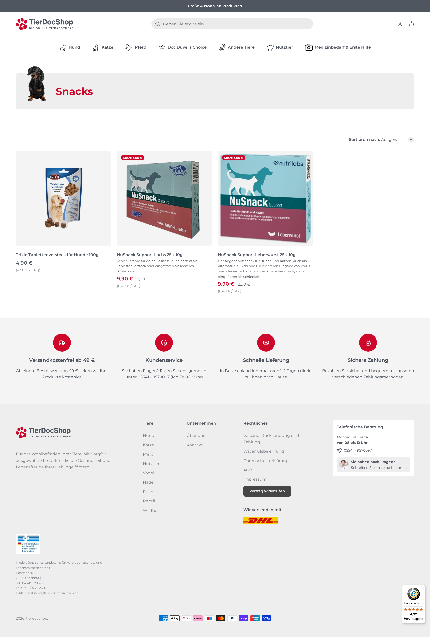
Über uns (196, 435)
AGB (247, 470)
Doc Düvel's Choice (187, 47)
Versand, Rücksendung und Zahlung (271, 438)
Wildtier (151, 510)
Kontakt (195, 445)
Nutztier (284, 47)
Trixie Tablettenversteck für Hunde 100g (57, 254)
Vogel (148, 473)
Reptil (149, 501)
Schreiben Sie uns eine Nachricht (379, 467)
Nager (149, 482)
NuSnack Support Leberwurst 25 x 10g (257, 254)
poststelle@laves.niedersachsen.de (52, 593)
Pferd (140, 47)
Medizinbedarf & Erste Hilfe (343, 47)
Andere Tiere (241, 47)
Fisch (148, 491)
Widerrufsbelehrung (263, 451)
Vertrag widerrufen (267, 491)
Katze (107, 47)
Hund (74, 47)
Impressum (255, 479)
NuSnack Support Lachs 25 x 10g (150, 254)
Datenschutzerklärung (266, 460)
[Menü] (422, 588)
